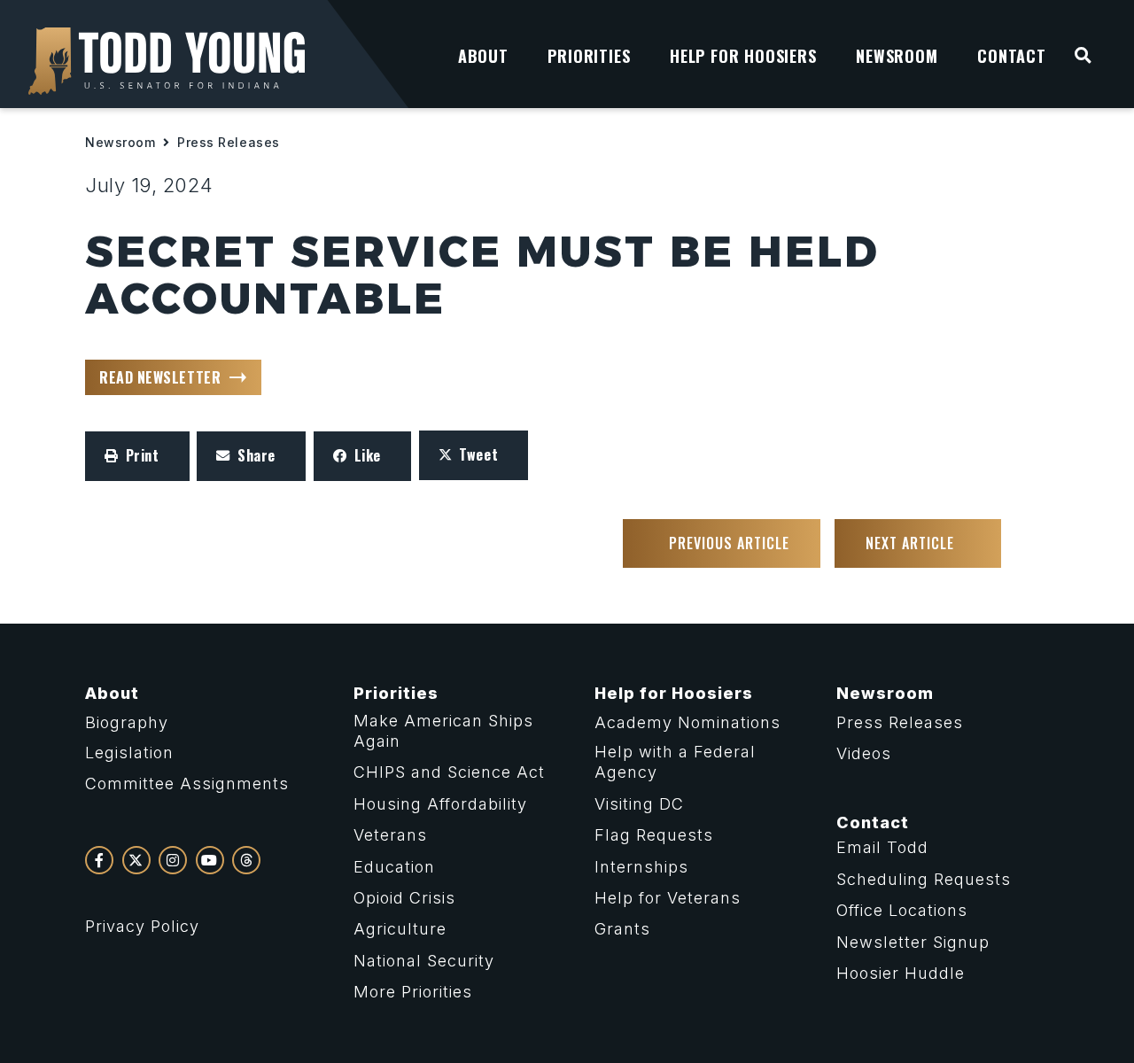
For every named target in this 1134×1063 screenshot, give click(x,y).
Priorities (396, 693)
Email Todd (882, 847)
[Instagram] (173, 860)
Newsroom (120, 142)
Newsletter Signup (913, 942)
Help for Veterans (667, 897)
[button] (137, 456)
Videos (863, 753)
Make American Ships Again (443, 730)
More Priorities (412, 991)
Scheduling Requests (923, 879)
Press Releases (228, 142)
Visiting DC (639, 804)
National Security (423, 960)
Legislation (129, 752)
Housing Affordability (440, 804)
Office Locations (901, 910)
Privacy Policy (142, 926)
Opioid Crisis (404, 897)
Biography (126, 722)
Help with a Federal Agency (675, 761)
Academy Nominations (687, 722)
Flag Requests (653, 835)
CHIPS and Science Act (449, 772)
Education (394, 866)
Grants (622, 928)
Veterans (390, 835)
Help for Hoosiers (673, 693)
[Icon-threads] (246, 860)
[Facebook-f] (99, 860)
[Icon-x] (136, 860)
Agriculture (400, 928)
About (112, 693)
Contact (872, 822)
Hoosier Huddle (900, 973)
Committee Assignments (187, 783)
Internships (641, 866)
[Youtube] (210, 860)
